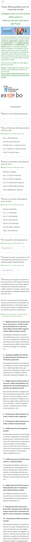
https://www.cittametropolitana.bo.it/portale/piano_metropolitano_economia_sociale (15, 75)
